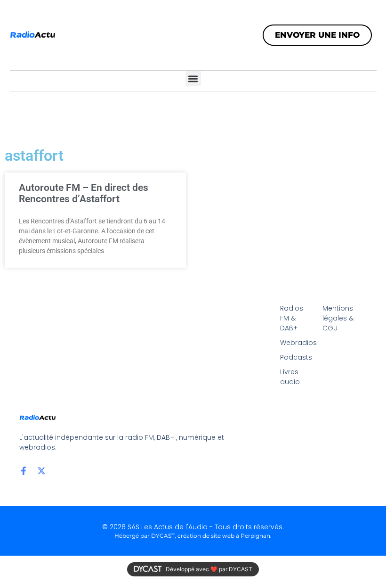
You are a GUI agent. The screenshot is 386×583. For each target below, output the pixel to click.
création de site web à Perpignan (223, 535)
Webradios (296, 342)
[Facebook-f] (23, 471)
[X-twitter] (41, 471)
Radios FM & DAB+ (291, 318)
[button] (193, 78)
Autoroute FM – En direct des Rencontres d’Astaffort (83, 193)
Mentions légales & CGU (338, 318)
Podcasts (296, 357)
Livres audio (290, 376)
